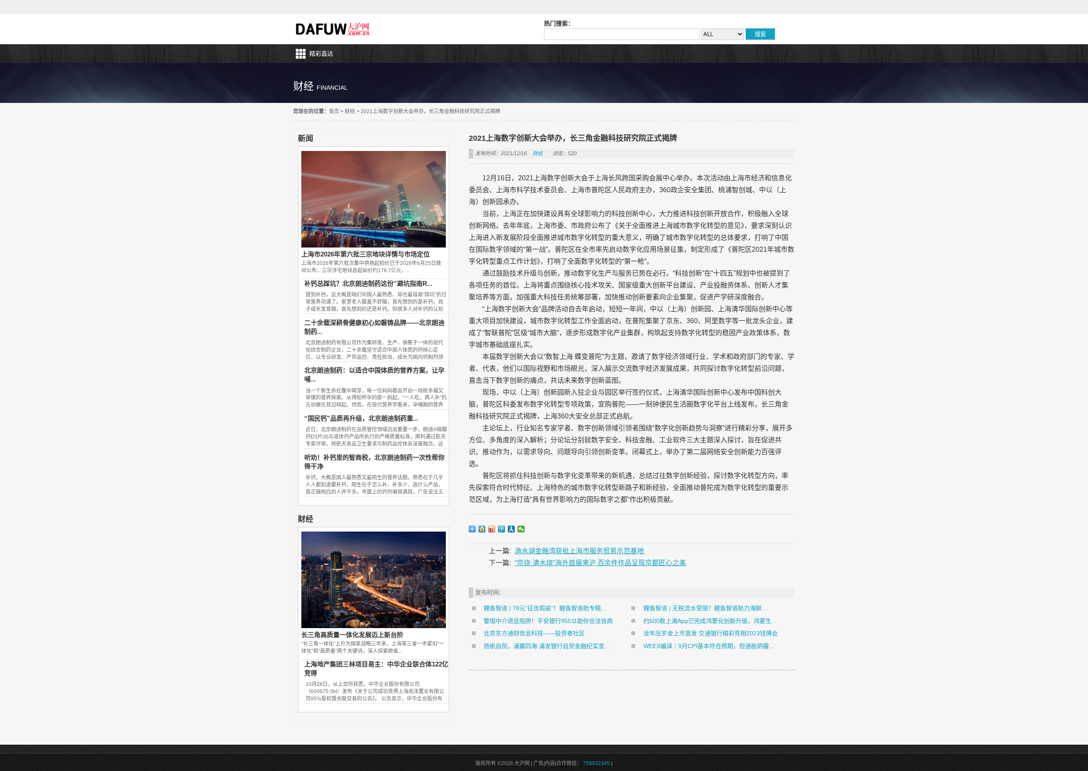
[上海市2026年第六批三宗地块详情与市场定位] (373, 245)
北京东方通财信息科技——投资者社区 (534, 633)
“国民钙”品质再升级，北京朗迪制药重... (361, 418)
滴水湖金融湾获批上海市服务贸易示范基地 (579, 551)
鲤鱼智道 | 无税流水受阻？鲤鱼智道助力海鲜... (705, 608)
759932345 (596, 763)
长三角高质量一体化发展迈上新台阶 (352, 634)
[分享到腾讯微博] (501, 529)
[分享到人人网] (511, 529)
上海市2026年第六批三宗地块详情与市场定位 (365, 254)
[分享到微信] (521, 529)
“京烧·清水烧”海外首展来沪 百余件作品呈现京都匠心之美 (600, 562)
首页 (334, 111)
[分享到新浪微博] (492, 529)
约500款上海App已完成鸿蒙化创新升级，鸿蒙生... (709, 620)
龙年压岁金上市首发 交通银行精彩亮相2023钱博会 (710, 633)
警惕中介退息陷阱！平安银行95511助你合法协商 (548, 620)
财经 (350, 111)
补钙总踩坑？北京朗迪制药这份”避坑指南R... (368, 283)
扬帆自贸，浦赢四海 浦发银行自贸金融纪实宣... (546, 646)
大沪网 (333, 29)
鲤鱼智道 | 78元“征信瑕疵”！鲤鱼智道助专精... (545, 608)
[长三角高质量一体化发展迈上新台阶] (373, 626)
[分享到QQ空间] (482, 529)
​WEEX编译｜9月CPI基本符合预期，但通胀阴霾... (708, 646)
